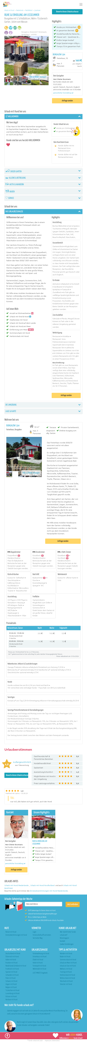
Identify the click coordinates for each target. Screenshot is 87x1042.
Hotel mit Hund (37, 963)
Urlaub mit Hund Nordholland (42, 885)
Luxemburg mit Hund (12, 993)
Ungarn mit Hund (11, 984)
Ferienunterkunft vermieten (42, 935)
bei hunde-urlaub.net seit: (63, 82)
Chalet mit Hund (38, 960)
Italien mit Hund (11, 960)
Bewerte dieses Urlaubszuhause (67, 12)
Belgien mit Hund (11, 987)
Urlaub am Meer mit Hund (68, 963)
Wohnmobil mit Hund (39, 969)
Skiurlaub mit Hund (66, 981)
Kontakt (62, 941)
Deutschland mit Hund (13, 954)
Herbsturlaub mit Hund (67, 975)
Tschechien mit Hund (12, 990)
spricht (56, 87)
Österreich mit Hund (12, 957)
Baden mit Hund (65, 957)
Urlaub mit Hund (9, 10)
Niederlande (20, 10)
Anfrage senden (67, 101)
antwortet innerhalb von (62, 89)
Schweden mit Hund (12, 975)
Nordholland (29, 10)
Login (34, 932)
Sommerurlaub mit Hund (68, 960)
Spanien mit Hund (11, 972)
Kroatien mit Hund (11, 963)
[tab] (67, 60)
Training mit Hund (66, 972)
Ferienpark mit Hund (39, 966)
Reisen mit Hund (11, 932)
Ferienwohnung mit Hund (41, 954)
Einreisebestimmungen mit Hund (16, 935)
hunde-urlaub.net (34, 1040)
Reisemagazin (64, 938)
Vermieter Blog (37, 938)
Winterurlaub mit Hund (67, 978)
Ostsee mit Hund (11, 997)
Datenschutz (56, 1040)
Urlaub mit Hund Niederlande (16, 885)
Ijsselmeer (37, 10)
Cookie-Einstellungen (66, 944)
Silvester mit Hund (66, 984)
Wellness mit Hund (66, 969)
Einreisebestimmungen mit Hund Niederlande (49, 891)
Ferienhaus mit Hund (39, 957)
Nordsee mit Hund (11, 1000)
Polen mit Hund (10, 978)
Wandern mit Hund (66, 954)
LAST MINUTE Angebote (40, 973)
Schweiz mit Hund (11, 981)
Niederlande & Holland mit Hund (16, 966)
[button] (63, 93)
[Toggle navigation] (81, 4)
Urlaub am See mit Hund (68, 966)
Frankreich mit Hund (12, 969)
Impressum (48, 1040)
